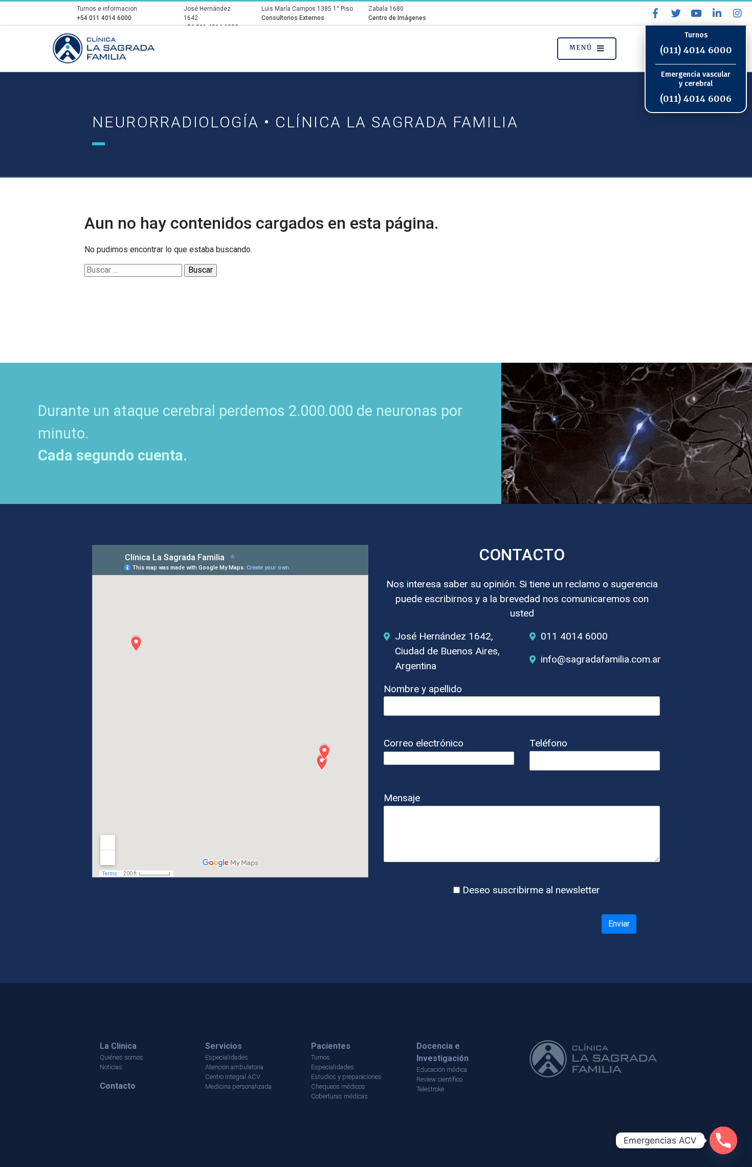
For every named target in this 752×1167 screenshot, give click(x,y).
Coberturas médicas (339, 1096)
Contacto (118, 1086)
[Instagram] (737, 13)
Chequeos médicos (338, 1086)
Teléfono (548, 743)
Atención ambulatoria (234, 1067)
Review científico (439, 1079)
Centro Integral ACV (232, 1077)
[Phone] (723, 1140)
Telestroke (430, 1089)
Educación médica (441, 1069)
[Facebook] (655, 13)
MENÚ (580, 48)
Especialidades (226, 1057)
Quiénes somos (121, 1057)
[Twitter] (676, 13)
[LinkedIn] (717, 13)
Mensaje (402, 798)
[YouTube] (696, 13)
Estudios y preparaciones (346, 1077)
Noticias (111, 1067)
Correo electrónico (423, 743)
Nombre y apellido (423, 689)
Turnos (320, 1057)
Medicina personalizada (238, 1086)
